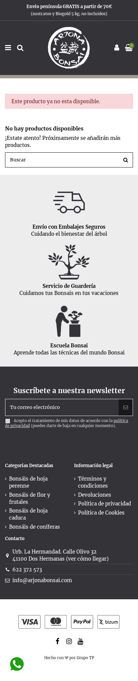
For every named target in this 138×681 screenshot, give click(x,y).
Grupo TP (85, 657)
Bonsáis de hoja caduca (28, 514)
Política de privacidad (104, 503)
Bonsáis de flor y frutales (29, 498)
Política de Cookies (101, 512)
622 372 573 (27, 569)
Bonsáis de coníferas (34, 527)
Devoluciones (94, 495)
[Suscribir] (126, 407)
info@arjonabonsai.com (42, 580)
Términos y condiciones (93, 482)
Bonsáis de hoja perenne (28, 482)
